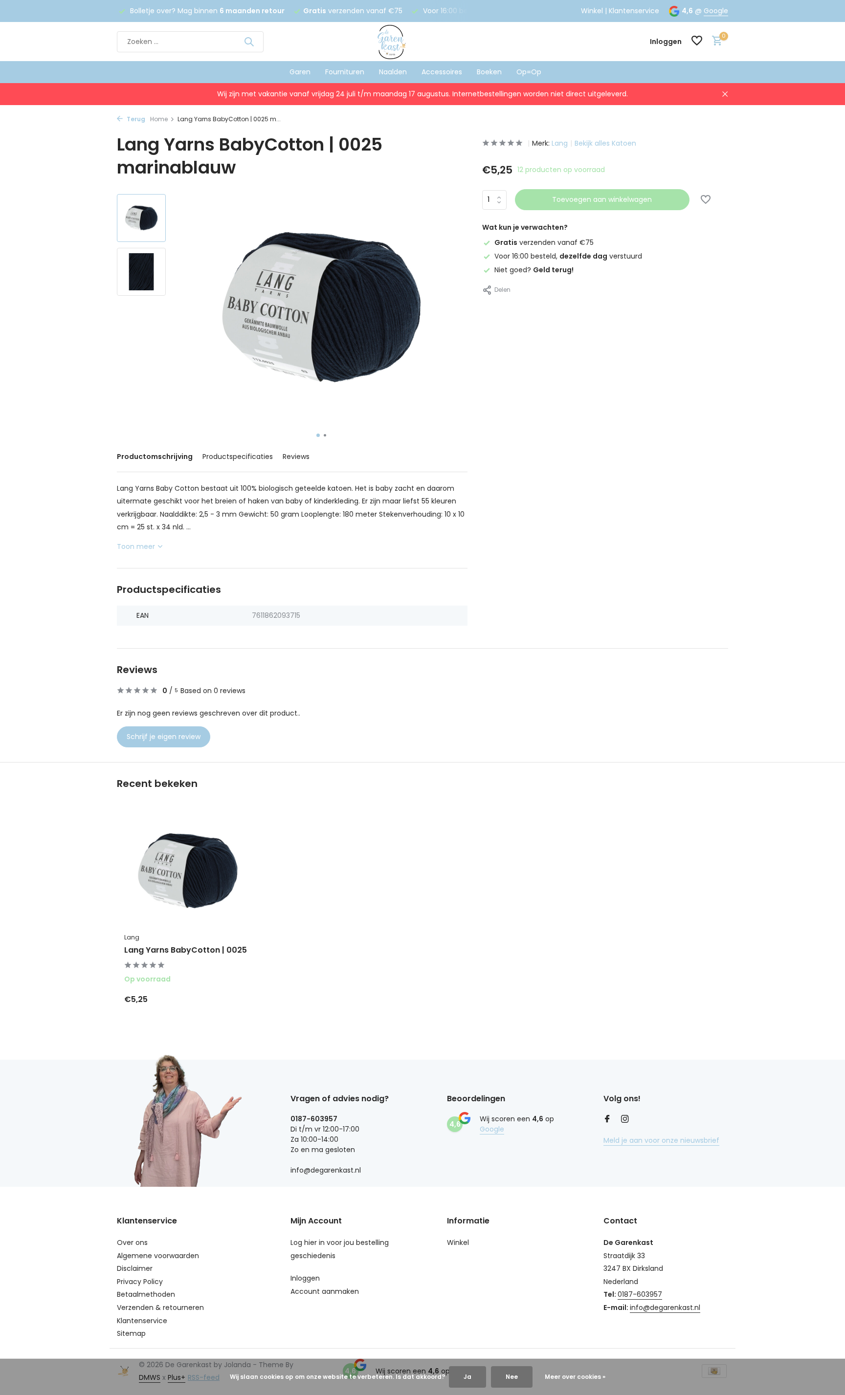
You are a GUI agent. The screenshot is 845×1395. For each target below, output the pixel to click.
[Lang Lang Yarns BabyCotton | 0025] (187, 871)
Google (716, 11)
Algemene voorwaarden (158, 1256)
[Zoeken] (249, 41)
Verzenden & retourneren (160, 1307)
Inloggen (305, 1278)
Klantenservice (634, 11)
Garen (300, 72)
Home (159, 119)
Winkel (592, 11)
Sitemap (131, 1333)
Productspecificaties (237, 456)
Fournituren (344, 72)
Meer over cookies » (575, 1377)
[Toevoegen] (234, 999)
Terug (135, 119)
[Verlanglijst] (696, 41)
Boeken (489, 72)
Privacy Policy (140, 1281)
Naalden (393, 72)
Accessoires (442, 72)
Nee (512, 1377)
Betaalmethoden (146, 1294)
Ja (467, 1377)
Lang (560, 143)
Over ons (132, 1242)
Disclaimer (135, 1268)
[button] (318, 435)
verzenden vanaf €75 (544, 242)
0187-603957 (640, 1294)
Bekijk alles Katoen (605, 143)
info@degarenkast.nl (665, 1307)
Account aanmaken (324, 1291)
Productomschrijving (155, 456)
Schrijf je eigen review (163, 736)
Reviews (296, 456)
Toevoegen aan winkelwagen (602, 199)
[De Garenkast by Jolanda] (422, 41)
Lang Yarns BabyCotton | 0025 (185, 950)
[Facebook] (607, 1120)
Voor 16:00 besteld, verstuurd (568, 256)
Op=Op (528, 72)
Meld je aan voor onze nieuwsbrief (661, 1140)
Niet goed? (534, 270)
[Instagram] (625, 1120)
